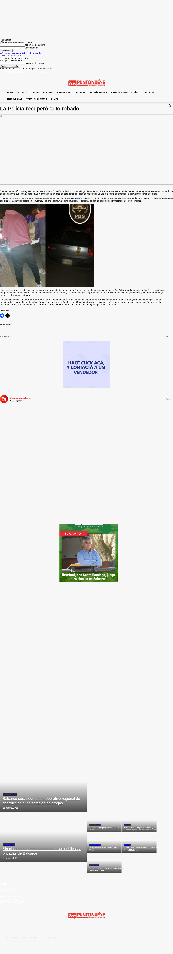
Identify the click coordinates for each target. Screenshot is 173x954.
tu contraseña (31, 48)
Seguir (168, 399)
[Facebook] (162, 73)
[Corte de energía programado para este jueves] (104, 822)
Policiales (10, 794)
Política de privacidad (10, 56)
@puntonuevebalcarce (20, 398)
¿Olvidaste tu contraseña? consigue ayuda (20, 53)
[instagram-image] (29, 434)
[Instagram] (20, 928)
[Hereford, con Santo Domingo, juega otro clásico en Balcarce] (104, 863)
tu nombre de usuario (35, 45)
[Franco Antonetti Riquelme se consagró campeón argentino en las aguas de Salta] (139, 822)
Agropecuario (94, 865)
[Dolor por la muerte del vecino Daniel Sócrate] (104, 842)
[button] (170, 105)
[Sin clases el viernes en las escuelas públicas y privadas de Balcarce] (43, 837)
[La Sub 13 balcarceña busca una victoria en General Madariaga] (139, 842)
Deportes (127, 824)
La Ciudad (9, 844)
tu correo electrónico (34, 63)
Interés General (94, 824)
